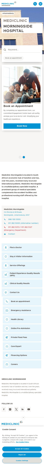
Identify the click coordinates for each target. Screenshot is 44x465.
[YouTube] (29, 409)
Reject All (22, 455)
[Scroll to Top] (23, 417)
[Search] (35, 4)
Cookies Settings (22, 460)
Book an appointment (13, 58)
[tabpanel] (22, 97)
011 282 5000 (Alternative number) (23, 223)
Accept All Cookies (22, 449)
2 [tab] (24, 157)
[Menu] (40, 4)
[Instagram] (10, 409)
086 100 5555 (14, 219)
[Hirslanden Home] (22, 423)
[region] (22, 445)
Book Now (22, 126)
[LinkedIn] (22, 409)
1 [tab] (20, 157)
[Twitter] (16, 409)
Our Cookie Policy (22, 442)
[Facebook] (4, 409)
